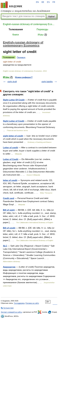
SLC (5, 246)
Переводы (42, 29)
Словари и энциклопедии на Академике (25, 10)
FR (53, 2)
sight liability (47, 81)
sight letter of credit (13, 136)
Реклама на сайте (32, 303)
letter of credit (10, 180)
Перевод (21, 57)
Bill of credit (9, 228)
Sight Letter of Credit (13, 121)
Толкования (16, 29)
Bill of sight (9, 210)
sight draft (12, 81)
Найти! (51, 16)
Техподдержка (19, 303)
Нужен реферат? (24, 77)
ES (48, 2)
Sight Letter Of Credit (14, 100)
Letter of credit (10, 147)
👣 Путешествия (7, 308)
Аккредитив (9, 267)
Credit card (8, 198)
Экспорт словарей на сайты (11, 312)
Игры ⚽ (42, 34)
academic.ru (11, 4)
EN (37, 2)
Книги (15, 34)
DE (42, 2)
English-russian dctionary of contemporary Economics (29, 24)
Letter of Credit (10, 159)
